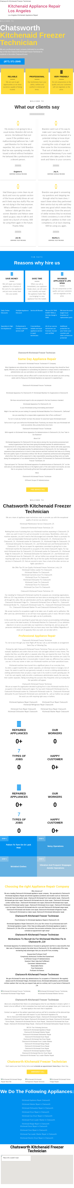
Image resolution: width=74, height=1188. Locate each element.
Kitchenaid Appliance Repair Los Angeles (34, 8)
